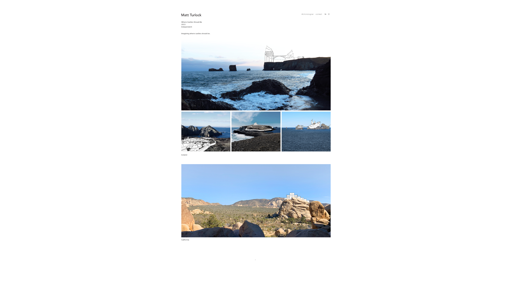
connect (319, 14)
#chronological (307, 14)
